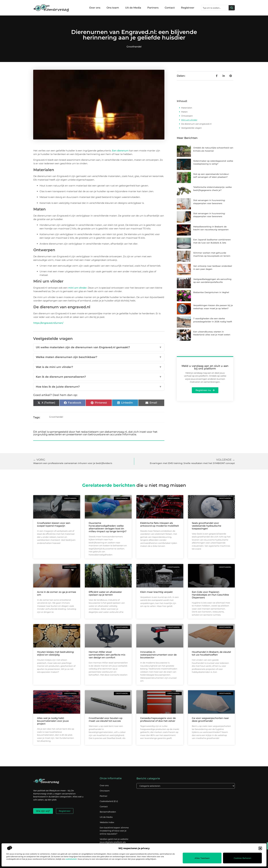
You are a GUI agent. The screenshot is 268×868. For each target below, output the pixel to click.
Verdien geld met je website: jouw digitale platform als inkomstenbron (114, 842)
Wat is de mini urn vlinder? (99, 367)
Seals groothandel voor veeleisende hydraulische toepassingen (206, 525)
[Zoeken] (232, 7)
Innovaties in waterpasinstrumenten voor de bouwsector (158, 654)
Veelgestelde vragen (191, 128)
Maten (184, 111)
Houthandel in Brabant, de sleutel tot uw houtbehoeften (211, 653)
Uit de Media (133, 7)
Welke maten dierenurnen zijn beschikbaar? (99, 357)
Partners (153, 7)
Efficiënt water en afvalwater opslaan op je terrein (105, 593)
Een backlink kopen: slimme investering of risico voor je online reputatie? (114, 830)
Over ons (94, 7)
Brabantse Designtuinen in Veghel (211, 292)
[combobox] (215, 7)
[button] (260, 848)
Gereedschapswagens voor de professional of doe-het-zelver (158, 719)
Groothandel (134, 46)
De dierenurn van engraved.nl (196, 124)
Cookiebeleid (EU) (109, 801)
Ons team (113, 7)
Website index (107, 822)
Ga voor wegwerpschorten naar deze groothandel (210, 719)
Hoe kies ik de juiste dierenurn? (99, 386)
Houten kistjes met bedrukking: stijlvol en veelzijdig (55, 653)
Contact (170, 7)
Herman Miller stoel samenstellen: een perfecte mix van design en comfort (107, 654)
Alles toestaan (202, 858)
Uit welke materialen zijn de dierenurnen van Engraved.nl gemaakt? (99, 347)
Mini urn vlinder (189, 120)
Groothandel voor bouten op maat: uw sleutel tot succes (105, 719)
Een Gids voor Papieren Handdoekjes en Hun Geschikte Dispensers (210, 594)
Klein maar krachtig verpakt (156, 591)
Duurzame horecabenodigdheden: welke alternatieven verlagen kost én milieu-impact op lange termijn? (108, 527)
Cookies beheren (242, 858)
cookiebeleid (71, 859)
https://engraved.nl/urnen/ (48, 322)
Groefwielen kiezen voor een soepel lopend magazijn (53, 524)
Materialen (186, 107)
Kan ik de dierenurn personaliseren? (99, 376)
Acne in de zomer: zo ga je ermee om (56, 593)
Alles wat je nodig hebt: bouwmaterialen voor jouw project (53, 721)
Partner (103, 796)
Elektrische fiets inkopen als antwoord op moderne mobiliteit (159, 524)
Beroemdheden (108, 812)
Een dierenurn (120, 150)
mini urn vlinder (77, 287)
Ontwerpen (187, 116)
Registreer (187, 7)
